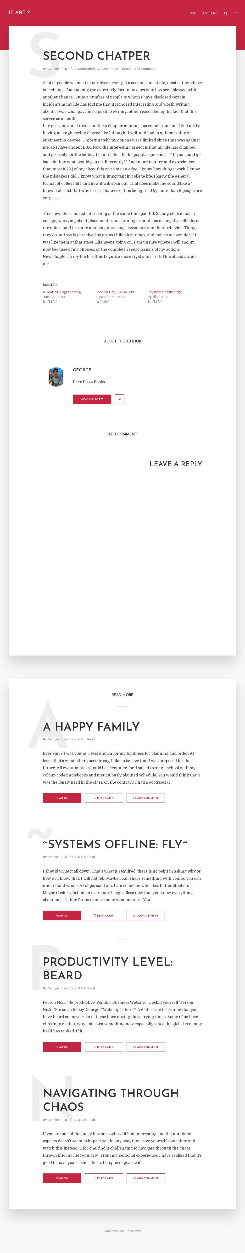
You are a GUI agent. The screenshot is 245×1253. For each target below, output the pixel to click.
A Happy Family (91, 727)
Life (70, 69)
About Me (210, 13)
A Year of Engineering (62, 292)
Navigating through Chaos (111, 1101)
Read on (62, 798)
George (53, 69)
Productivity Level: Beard (108, 969)
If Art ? (19, 13)
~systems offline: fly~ (165, 292)
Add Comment (145, 69)
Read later (105, 798)
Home (192, 13)
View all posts (92, 399)
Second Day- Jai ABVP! (114, 292)
